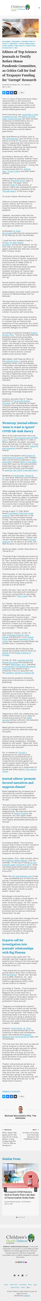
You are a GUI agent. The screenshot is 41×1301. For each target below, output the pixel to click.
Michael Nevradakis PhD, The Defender (17, 85)
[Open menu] (39, 7)
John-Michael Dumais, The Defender (18, 1202)
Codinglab (26, 1296)
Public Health (20, 46)
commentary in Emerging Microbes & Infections (19, 667)
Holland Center (12, 361)
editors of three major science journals (18, 117)
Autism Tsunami (21, 813)
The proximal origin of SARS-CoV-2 (20, 439)
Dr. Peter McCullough (11, 232)
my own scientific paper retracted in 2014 (19, 863)
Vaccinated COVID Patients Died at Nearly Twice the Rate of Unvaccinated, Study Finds (20, 1195)
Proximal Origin (18, 180)
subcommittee (12, 138)
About (6, 1285)
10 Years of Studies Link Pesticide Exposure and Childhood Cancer (30, 1134)
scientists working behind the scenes (17, 661)
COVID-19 (13, 185)
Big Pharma (6, 41)
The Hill (21, 752)
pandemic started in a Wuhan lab (20, 673)
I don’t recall (22, 596)
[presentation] (20, 1175)
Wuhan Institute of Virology (16, 654)
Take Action (30, 46)
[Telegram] (26, 1275)
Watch (23, 1287)
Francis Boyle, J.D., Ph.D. (21, 1028)
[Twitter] (18, 1275)
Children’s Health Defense (16, 860)
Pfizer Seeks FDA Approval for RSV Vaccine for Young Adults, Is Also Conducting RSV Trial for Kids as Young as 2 (10, 1137)
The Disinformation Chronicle (16, 402)
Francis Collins (14, 171)
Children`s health (28, 41)
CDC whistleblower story (22, 876)
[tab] (16, 1217)
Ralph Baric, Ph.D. (18, 664)
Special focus (15, 1287)
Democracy (14, 44)
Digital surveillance (27, 44)
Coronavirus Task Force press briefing (17, 514)
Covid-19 (5, 44)
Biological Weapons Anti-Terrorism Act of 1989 (17, 1035)
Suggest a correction (11, 1091)
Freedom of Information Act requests (18, 456)
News (30, 1285)
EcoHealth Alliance (15, 635)
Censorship (16, 41)
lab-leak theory (9, 191)
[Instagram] (22, 1275)
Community (22, 1285)
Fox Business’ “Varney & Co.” (17, 476)
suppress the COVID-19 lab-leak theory (21, 470)
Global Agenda (7, 46)
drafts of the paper (28, 462)
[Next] (35, 1189)
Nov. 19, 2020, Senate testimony (12, 243)
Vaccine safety (7, 48)
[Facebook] (14, 1275)
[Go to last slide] (5, 1189)
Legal (35, 1285)
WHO (16, 48)
